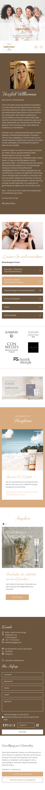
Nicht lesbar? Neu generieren (37, 725)
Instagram (9, 654)
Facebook (8, 651)
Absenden (22, 732)
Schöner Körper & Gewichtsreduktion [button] (19, 290)
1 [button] (3, 524)
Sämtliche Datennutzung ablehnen (22, 780)
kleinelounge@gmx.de (13, 642)
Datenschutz (19, 660)
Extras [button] (6, 307)
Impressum (9, 660)
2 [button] (6, 524)
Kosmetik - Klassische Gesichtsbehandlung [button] (13, 270)
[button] (22, 299)
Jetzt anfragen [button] (17, 597)
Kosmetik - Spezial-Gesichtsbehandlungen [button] (13, 281)
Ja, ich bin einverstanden (22, 774)
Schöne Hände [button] (10, 315)
